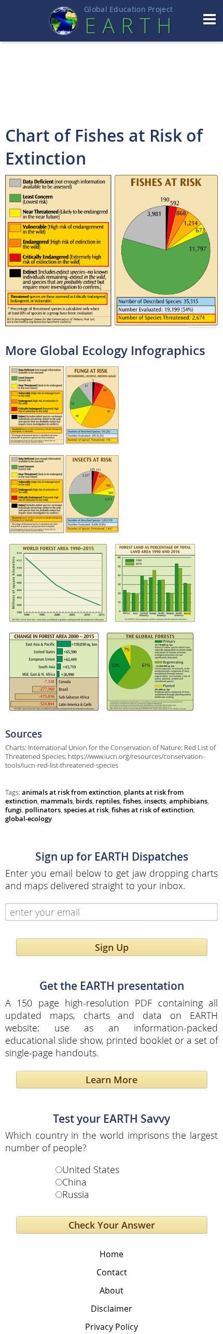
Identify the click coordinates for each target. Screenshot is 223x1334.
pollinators (43, 810)
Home (111, 1254)
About (111, 1290)
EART (128, 25)
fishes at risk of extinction (152, 810)
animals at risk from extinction (71, 792)
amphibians (188, 801)
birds (84, 801)
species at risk (86, 810)
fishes (132, 801)
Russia (75, 1194)
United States (90, 1169)
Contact (111, 1272)
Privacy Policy (111, 1326)
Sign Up (112, 947)
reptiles (107, 801)
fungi (13, 810)
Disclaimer (111, 1308)
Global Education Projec (128, 9)
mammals (56, 801)
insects (155, 801)
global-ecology (28, 818)
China (74, 1182)
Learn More (111, 1079)
